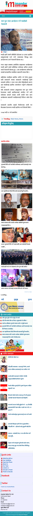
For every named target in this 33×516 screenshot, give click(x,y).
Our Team (5, 466)
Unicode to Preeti (7, 470)
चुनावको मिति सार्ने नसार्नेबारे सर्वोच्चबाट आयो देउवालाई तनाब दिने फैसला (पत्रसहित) (17, 327)
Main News (15, 118)
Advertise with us (7, 458)
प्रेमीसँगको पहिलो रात (13, 357)
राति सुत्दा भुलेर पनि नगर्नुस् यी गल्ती (11, 318)
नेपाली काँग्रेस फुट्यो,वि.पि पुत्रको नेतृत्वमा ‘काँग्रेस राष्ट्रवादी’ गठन (19, 387)
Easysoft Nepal (23, 515)
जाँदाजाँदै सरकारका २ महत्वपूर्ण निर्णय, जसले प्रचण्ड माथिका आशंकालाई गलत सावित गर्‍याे (19, 368)
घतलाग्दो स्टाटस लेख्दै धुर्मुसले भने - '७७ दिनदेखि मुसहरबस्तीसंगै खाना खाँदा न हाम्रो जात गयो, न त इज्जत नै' (20, 407)
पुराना (30, 299)
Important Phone (7, 462)
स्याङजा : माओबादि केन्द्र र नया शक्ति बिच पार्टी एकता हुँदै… (19, 434)
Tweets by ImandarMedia (7, 487)
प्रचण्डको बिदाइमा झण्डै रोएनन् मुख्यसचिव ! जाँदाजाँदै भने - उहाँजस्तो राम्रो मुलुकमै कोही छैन (19, 425)
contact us (6, 468)
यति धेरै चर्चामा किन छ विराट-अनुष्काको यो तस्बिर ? (14, 320)
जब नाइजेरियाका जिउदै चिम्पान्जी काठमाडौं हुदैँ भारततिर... (16, 332)
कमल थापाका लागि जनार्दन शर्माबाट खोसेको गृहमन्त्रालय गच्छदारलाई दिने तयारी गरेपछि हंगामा (15, 335)
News (21, 118)
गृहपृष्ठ (16, 299)
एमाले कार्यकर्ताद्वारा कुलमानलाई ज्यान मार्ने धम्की (20, 414)
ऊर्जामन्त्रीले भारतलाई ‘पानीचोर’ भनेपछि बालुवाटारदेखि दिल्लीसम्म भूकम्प (17, 377)
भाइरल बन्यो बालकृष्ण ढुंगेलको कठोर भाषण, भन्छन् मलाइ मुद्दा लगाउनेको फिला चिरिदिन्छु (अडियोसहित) (19, 445)
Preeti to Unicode (7, 472)
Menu (3, 16)
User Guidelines (7, 460)
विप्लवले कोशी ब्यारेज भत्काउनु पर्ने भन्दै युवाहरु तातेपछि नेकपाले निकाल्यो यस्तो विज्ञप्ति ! (19, 396)
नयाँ (2, 299)
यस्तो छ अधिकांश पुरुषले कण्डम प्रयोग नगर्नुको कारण (15, 323)
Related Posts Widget (28, 292)
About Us (5, 464)
